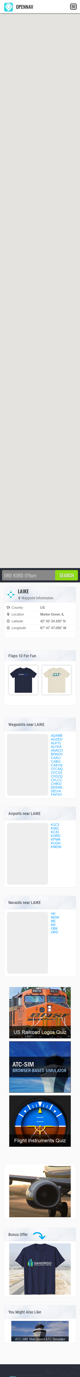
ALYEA (56, 747)
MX (53, 925)
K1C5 (55, 824)
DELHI (56, 791)
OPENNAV (24, 6)
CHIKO (56, 784)
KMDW (56, 847)
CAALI (56, 758)
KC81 (55, 832)
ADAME (57, 735)
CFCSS (56, 772)
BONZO (57, 754)
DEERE (57, 787)
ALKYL (56, 743)
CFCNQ (57, 769)
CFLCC (56, 780)
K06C (55, 828)
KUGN (56, 843)
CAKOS (57, 765)
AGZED (56, 739)
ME (53, 921)
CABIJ (55, 761)
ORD (54, 932)
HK (53, 913)
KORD (56, 836)
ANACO (57, 750)
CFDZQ (56, 776)
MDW (55, 917)
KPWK (56, 839)
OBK (54, 928)
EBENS (56, 795)
